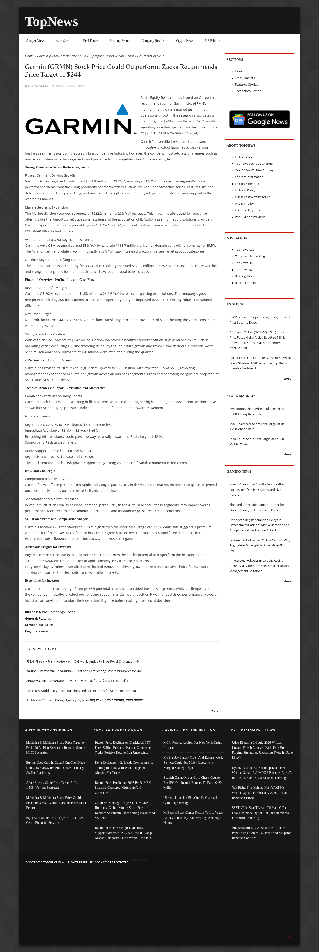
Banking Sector (120, 41)
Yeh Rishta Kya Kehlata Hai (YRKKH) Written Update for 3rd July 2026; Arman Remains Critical (259, 792)
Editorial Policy (245, 190)
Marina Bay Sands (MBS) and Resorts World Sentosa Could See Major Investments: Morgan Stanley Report (193, 762)
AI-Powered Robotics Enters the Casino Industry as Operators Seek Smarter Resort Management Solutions (259, 565)
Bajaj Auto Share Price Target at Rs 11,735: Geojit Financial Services (55, 820)
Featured (45, 618)
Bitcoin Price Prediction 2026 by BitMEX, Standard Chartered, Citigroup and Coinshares (123, 788)
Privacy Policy (244, 203)
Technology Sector (62, 612)
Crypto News (184, 41)
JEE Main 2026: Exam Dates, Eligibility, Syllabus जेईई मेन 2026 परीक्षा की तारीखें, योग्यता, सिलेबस (84, 700)
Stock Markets (245, 78)
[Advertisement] (159, 897)
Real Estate (90, 41)
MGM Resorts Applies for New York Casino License (192, 745)
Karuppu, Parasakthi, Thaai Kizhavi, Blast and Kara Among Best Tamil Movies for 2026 (84, 671)
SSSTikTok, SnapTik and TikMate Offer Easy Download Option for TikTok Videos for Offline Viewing (260, 813)
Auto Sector (63, 41)
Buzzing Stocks (245, 276)
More (215, 710)
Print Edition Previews (250, 217)
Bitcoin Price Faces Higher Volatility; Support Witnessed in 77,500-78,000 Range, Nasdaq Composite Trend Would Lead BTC (124, 833)
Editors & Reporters (248, 184)
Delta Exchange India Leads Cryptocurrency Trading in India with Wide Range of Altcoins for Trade (124, 767)
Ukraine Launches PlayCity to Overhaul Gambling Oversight (190, 800)
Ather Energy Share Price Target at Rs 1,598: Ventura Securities (52, 785)
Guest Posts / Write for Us (252, 197)
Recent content (245, 283)
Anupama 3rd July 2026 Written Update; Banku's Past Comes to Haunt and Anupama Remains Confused (261, 833)
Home (29, 56)
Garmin (48, 625)
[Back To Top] (289, 936)
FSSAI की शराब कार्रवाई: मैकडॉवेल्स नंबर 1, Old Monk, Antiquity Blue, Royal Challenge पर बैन (82, 661)
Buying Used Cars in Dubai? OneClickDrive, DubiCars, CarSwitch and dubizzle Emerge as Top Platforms (56, 767)
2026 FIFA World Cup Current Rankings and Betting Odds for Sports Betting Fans (81, 690)
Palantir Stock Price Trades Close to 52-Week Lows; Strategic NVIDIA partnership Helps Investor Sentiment (260, 363)
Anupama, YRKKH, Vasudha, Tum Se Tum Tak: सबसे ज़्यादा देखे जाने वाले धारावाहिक (77, 681)
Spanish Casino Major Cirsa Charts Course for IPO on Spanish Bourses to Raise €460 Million (192, 782)
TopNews (51, 21)
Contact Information (249, 177)
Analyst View (35, 41)
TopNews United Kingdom (253, 256)
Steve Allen (39, 85)
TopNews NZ (244, 269)
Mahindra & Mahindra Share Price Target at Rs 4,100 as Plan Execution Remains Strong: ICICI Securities (56, 747)
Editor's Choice (245, 157)
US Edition (212, 41)
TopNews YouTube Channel (254, 163)
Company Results (153, 41)
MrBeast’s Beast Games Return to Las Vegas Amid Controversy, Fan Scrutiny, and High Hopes (193, 817)
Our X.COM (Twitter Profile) (254, 170)
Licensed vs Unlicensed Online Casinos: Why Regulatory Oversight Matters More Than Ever (260, 545)
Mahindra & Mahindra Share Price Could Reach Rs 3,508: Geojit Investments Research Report (56, 802)
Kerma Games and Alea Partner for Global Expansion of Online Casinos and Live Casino (258, 489)
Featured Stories (246, 84)
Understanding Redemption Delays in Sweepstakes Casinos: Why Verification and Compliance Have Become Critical (259, 525)
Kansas (43, 631)
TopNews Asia (244, 249)
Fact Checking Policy (249, 210)
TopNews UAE (244, 263)
